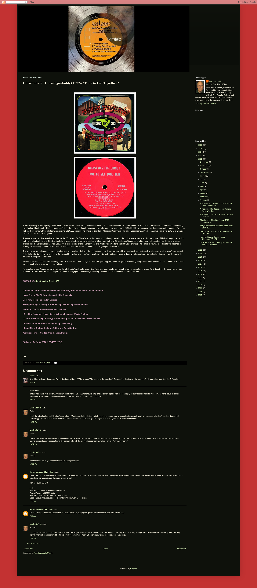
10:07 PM (33, 422)
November (204, 166)
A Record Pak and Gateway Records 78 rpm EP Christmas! (216, 244)
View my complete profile (205, 104)
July (202, 179)
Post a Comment (33, 544)
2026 (200, 145)
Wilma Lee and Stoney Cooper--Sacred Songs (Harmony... (216, 204)
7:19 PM (33, 538)
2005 (200, 295)
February (204, 197)
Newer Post (28, 549)
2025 (200, 149)
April (202, 190)
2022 (200, 159)
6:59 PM (33, 383)
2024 (200, 152)
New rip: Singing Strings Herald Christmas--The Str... (212, 238)
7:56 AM (33, 501)
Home (105, 549)
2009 (200, 288)
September (205, 172)
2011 (200, 281)
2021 (200, 250)
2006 (200, 292)
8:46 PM (33, 400)
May (202, 186)
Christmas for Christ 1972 (47, 281)
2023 (200, 155)
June (202, 183)
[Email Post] (55, 363)
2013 (200, 278)
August (203, 176)
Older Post (181, 549)
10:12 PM (33, 464)
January (203, 200)
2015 (200, 271)
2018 (200, 260)
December (204, 162)
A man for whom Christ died (41, 472)
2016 (200, 267)
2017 (200, 264)
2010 (200, 285)
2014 (200, 274)
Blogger (133, 569)
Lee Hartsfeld (35, 408)
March (203, 193)
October (203, 169)
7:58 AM (33, 516)
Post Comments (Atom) (43, 553)
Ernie (32, 376)
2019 (200, 257)
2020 (200, 253)
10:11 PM (33, 444)
